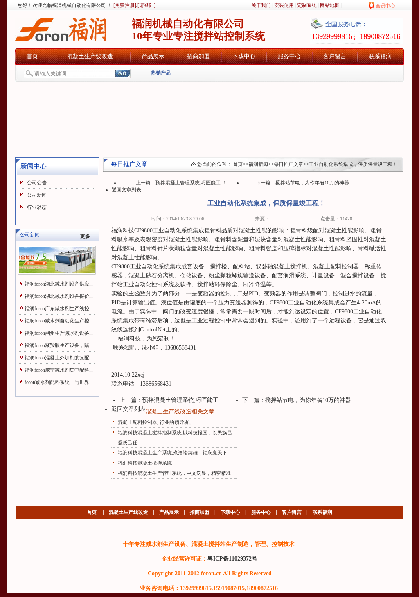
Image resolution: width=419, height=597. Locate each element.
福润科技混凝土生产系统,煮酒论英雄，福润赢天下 (172, 453)
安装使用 (284, 5)
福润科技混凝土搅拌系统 (145, 463)
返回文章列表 (126, 190)
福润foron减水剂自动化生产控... (59, 321)
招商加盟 (198, 56)
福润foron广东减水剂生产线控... (59, 308)
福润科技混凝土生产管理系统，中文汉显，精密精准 (174, 473)
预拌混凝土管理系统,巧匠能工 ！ (191, 183)
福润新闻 (258, 164)
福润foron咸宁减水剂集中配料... (59, 370)
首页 (32, 56)
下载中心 (243, 56)
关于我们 (261, 5)
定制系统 (307, 5)
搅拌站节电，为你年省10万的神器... (314, 183)
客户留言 (334, 56)
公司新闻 (37, 195)
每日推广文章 (288, 164)
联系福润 (380, 56)
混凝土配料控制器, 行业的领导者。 (156, 422)
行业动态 (37, 207)
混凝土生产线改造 (90, 56)
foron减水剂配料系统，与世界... (59, 382)
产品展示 (153, 56)
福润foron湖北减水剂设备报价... (59, 296)
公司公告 (37, 183)
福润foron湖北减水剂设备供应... (59, 284)
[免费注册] (124, 5)
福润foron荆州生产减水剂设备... (59, 333)
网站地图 (330, 5)
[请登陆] (146, 5)
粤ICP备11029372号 (232, 558)
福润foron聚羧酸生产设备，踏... (59, 345)
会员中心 (385, 6)
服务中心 (289, 56)
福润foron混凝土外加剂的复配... (59, 358)
